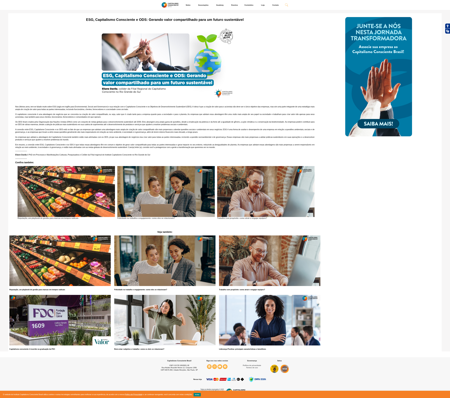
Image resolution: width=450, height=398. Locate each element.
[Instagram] (214, 366)
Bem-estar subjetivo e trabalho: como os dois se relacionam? (139, 349)
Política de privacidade (252, 365)
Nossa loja (197, 379)
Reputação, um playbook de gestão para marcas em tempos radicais (48, 218)
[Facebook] (225, 366)
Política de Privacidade (133, 394)
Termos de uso (252, 368)
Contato (275, 5)
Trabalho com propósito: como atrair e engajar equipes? (242, 218)
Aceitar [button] (197, 394)
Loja (263, 5)
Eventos (234, 5)
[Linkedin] (209, 366)
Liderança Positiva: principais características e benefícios (242, 349)
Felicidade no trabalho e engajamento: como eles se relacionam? (146, 218)
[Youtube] (220, 366)
